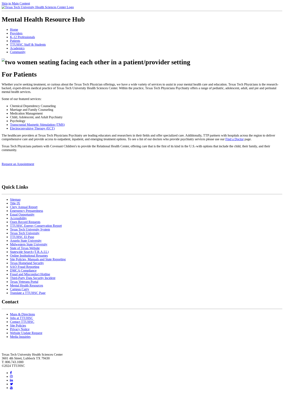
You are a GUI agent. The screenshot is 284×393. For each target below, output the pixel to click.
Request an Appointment (18, 164)
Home (14, 29)
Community (18, 52)
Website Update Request (26, 333)
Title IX (15, 203)
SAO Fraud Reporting (24, 267)
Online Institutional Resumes (29, 255)
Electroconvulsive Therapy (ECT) (32, 128)
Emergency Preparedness (26, 210)
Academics (17, 48)
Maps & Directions (22, 314)
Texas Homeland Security (27, 263)
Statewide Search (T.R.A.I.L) (29, 252)
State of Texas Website (25, 248)
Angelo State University (26, 240)
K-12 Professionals (22, 37)
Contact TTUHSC (22, 321)
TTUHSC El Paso (22, 237)
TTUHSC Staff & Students (28, 44)
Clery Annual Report (23, 207)
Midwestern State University (28, 244)
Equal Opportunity (22, 214)
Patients (15, 41)
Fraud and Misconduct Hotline (30, 274)
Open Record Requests (25, 222)
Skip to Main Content (16, 3)
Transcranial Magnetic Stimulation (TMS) (37, 124)
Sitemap (15, 199)
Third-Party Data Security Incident (32, 278)
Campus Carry (19, 289)
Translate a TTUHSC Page (28, 293)
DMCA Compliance (23, 270)
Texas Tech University (25, 233)
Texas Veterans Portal (24, 281)
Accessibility (18, 218)
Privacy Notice (20, 329)
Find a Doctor (234, 139)
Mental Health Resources (26, 285)
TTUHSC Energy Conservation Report (36, 225)
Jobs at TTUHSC (21, 318)
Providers (16, 33)
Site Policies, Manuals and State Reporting (38, 259)
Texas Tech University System (30, 229)
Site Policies (18, 325)
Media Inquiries (20, 336)
